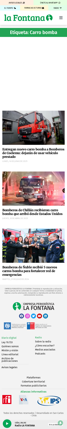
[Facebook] (21, 316)
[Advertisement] (33, 73)
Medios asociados (45, 349)
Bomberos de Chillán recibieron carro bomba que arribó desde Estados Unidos (32, 212)
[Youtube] (39, 316)
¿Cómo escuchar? (44, 345)
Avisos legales (9, 367)
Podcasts (40, 353)
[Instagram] (27, 316)
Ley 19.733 (7, 342)
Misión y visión (10, 350)
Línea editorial (10, 354)
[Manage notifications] (60, 422)
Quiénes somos (10, 346)
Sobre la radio (43, 341)
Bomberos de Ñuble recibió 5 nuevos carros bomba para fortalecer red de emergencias (29, 271)
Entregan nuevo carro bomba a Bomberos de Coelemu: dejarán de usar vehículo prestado (33, 153)
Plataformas (33, 377)
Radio (38, 337)
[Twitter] (33, 316)
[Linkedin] (45, 316)
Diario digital (9, 337)
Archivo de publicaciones (10, 359)
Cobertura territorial (33, 381)
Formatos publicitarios (33, 385)
